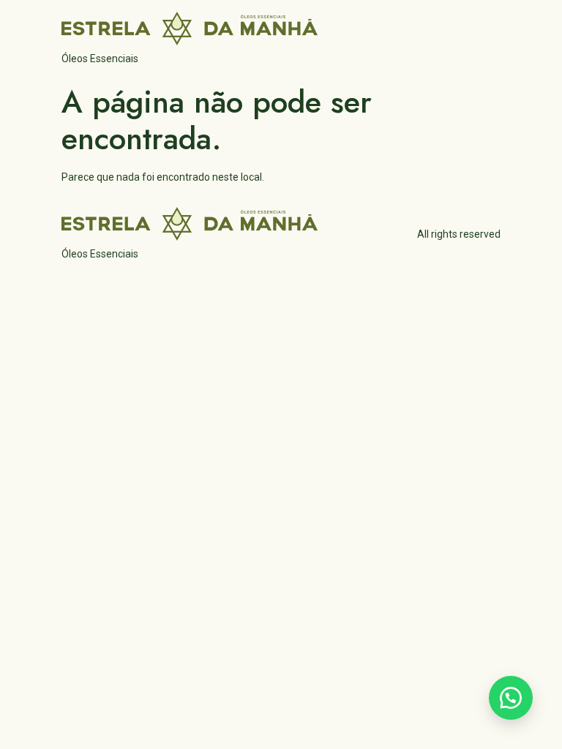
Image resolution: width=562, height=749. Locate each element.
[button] (511, 698)
